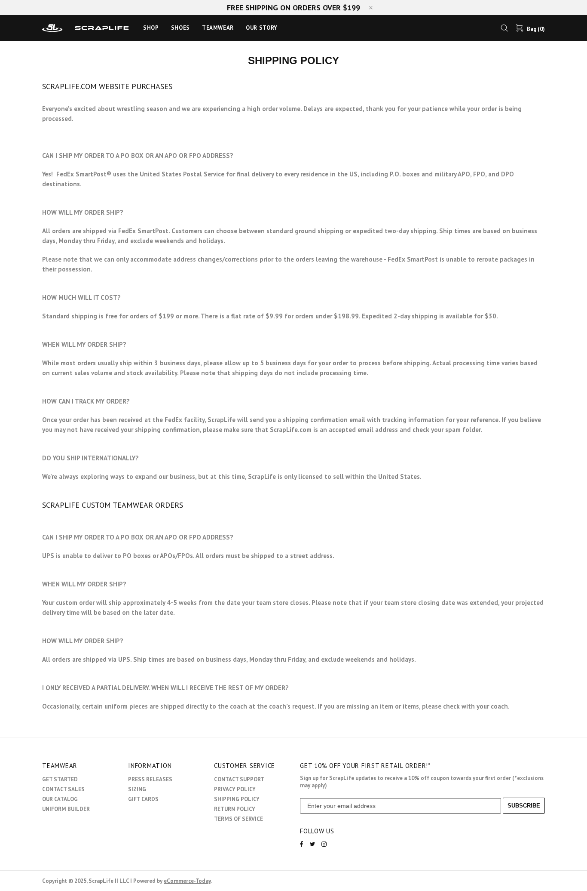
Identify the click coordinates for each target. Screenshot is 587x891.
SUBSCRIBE (524, 805)
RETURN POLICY (234, 809)
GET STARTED (60, 779)
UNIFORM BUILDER (66, 809)
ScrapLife (87, 28)
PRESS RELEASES (150, 779)
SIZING (137, 789)
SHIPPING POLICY (237, 799)
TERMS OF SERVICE (238, 819)
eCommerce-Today (187, 881)
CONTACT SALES (63, 789)
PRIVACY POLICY (235, 789)
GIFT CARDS (143, 799)
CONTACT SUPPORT (239, 779)
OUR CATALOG (60, 799)
